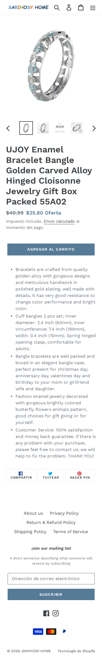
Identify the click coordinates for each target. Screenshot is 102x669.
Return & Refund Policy (51, 522)
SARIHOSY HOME (36, 651)
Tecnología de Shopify (76, 651)
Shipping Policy (30, 531)
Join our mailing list (51, 548)
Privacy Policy (64, 513)
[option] (26, 128)
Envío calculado (59, 221)
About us (33, 513)
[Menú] (93, 7)
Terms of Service (70, 531)
